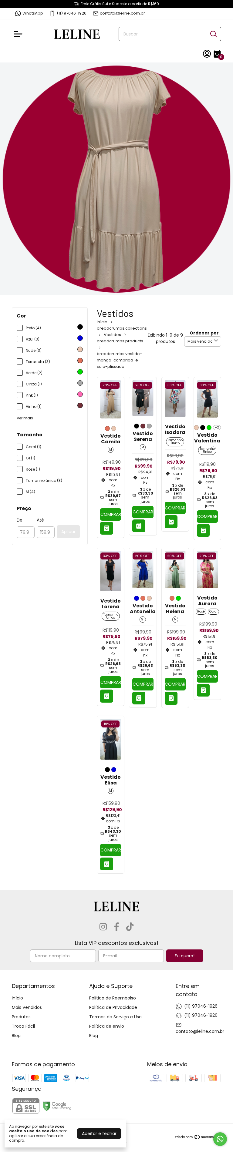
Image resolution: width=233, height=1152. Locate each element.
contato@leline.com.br (122, 13)
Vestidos (112, 335)
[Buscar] (213, 33)
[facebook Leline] (116, 927)
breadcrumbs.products (120, 341)
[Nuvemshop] (198, 1138)
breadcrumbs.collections (122, 328)
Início (102, 322)
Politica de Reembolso (112, 998)
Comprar (110, 514)
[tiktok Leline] (130, 927)
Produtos (21, 1017)
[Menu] (19, 34)
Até (40, 520)
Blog (16, 1036)
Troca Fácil (23, 1026)
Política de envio (106, 1026)
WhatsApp (32, 13)
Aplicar (68, 532)
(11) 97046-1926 (71, 13)
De (19, 520)
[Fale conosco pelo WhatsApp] (220, 1139)
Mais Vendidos (27, 1007)
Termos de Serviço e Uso (115, 1017)
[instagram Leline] (103, 927)
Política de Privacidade (113, 1007)
